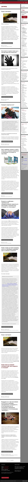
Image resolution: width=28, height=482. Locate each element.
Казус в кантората (6, 11)
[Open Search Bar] (23, 2)
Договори (3, 99)
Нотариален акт (24, 148)
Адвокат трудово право (24, 90)
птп (13, 455)
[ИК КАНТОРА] (1, 2)
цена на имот (10, 46)
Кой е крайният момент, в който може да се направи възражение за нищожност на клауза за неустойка (10, 151)
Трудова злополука (24, 150)
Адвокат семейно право (24, 89)
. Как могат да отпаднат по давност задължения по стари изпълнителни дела (24, 34)
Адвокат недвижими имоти (5, 329)
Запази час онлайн (24, 17)
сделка (5, 100)
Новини (23, 101)
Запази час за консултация (5, 477)
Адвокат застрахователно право (24, 85)
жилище (6, 330)
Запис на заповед (24, 149)
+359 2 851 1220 (6, 467)
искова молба (6, 46)
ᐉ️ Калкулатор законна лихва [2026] (24, 64)
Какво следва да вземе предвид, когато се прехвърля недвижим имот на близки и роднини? (10, 249)
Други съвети (24, 95)
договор (3, 46)
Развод (23, 126)
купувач (8, 144)
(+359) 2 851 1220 (21, 0)
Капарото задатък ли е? (7, 105)
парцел (8, 243)
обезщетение (11, 455)
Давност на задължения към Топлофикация (24, 113)
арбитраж (3, 243)
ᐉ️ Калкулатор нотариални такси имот (24, 67)
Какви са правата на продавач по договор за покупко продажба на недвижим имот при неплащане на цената (9, 284)
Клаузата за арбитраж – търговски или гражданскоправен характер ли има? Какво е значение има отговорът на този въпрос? (9, 204)
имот (5, 397)
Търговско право (24, 105)
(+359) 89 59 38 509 (26, 0)
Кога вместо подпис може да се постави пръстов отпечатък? (9, 51)
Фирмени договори (4, 242)
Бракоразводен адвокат (24, 92)
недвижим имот (10, 196)
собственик (7, 397)
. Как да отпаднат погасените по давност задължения (24, 40)
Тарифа (23, 147)
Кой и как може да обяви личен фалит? (24, 74)
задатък (6, 144)
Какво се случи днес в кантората (14, 330)
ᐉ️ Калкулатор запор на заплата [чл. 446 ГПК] (24, 61)
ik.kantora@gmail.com (24, 21)
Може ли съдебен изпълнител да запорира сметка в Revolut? (24, 78)
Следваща (11, 460)
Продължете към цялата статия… (7, 43)
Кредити (23, 97)
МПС (8, 455)
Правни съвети (7, 99)
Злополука (6, 455)
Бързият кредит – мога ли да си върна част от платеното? (24, 76)
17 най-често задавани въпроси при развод (24, 132)
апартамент (3, 196)
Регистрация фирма (24, 103)
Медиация (23, 98)
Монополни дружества (23, 100)
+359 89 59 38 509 (6, 466)
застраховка (3, 455)
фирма (10, 243)
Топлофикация (24, 104)
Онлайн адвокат (24, 138)
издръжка (8, 330)
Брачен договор (24, 93)
